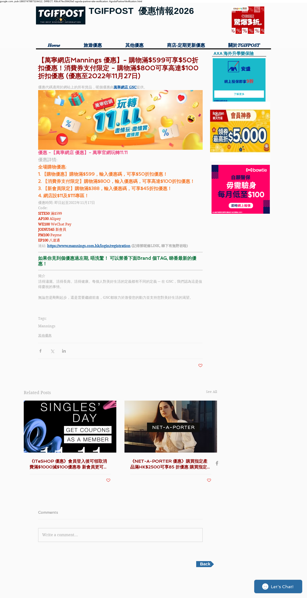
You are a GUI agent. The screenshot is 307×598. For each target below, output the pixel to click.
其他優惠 (45, 335)
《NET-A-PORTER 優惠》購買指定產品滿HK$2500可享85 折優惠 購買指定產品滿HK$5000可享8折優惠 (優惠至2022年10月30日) (170, 464)
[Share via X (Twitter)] (52, 351)
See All (211, 392)
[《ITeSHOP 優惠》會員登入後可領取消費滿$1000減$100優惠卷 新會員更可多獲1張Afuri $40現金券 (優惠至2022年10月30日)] (70, 427)
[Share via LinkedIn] (64, 351)
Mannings (46, 326)
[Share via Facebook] (40, 351)
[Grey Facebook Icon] (217, 463)
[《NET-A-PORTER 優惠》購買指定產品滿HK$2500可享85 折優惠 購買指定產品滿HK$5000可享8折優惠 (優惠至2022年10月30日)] (170, 427)
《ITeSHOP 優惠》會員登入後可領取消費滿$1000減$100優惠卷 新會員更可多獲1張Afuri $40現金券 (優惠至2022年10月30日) (70, 464)
